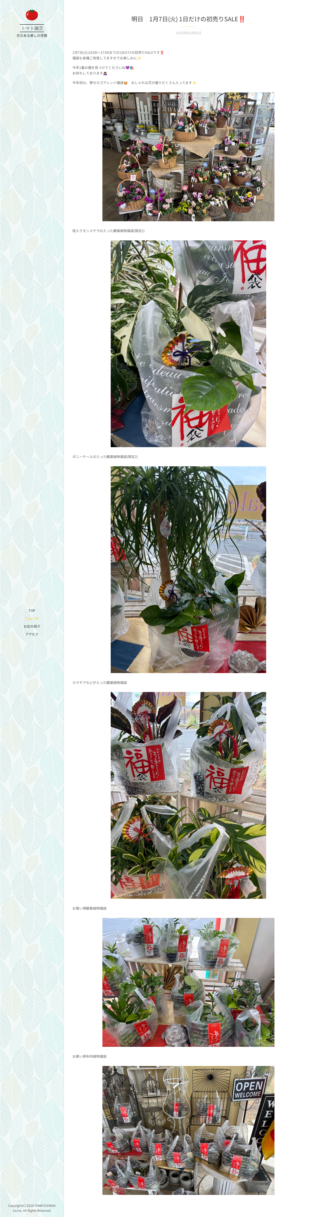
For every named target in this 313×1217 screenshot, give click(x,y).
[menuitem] (32, 610)
